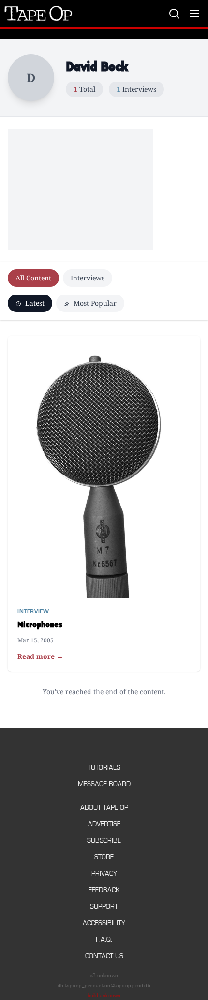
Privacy (104, 873)
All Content (33, 277)
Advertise (104, 824)
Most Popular (94, 303)
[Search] (174, 13)
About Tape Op (104, 807)
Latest (34, 303)
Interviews (87, 277)
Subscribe (104, 840)
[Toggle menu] (194, 13)
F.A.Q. (104, 939)
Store (104, 857)
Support (104, 906)
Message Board (104, 783)
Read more (40, 656)
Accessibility (104, 923)
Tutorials (104, 767)
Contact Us (104, 956)
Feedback (104, 890)
